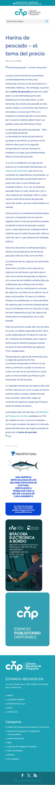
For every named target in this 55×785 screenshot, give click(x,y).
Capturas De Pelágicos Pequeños (22, 746)
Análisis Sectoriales (15, 738)
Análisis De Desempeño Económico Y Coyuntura (28, 727)
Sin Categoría (13, 759)
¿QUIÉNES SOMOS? (16, 700)
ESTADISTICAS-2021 (16, 704)
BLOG (9, 708)
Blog (19, 61)
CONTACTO (12, 712)
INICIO (10, 695)
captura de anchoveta (16, 171)
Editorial (10, 755)
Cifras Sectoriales (15, 751)
